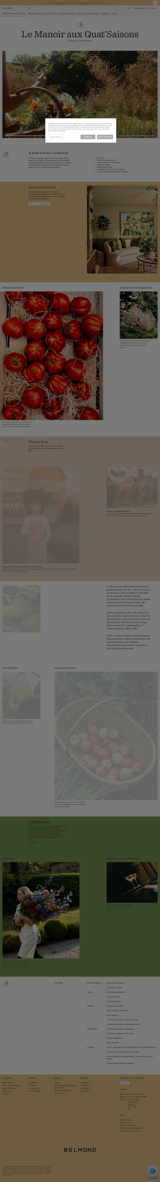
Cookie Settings (56, 137)
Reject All (88, 137)
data (52, 125)
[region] (80, 130)
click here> (62, 131)
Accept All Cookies (105, 137)
